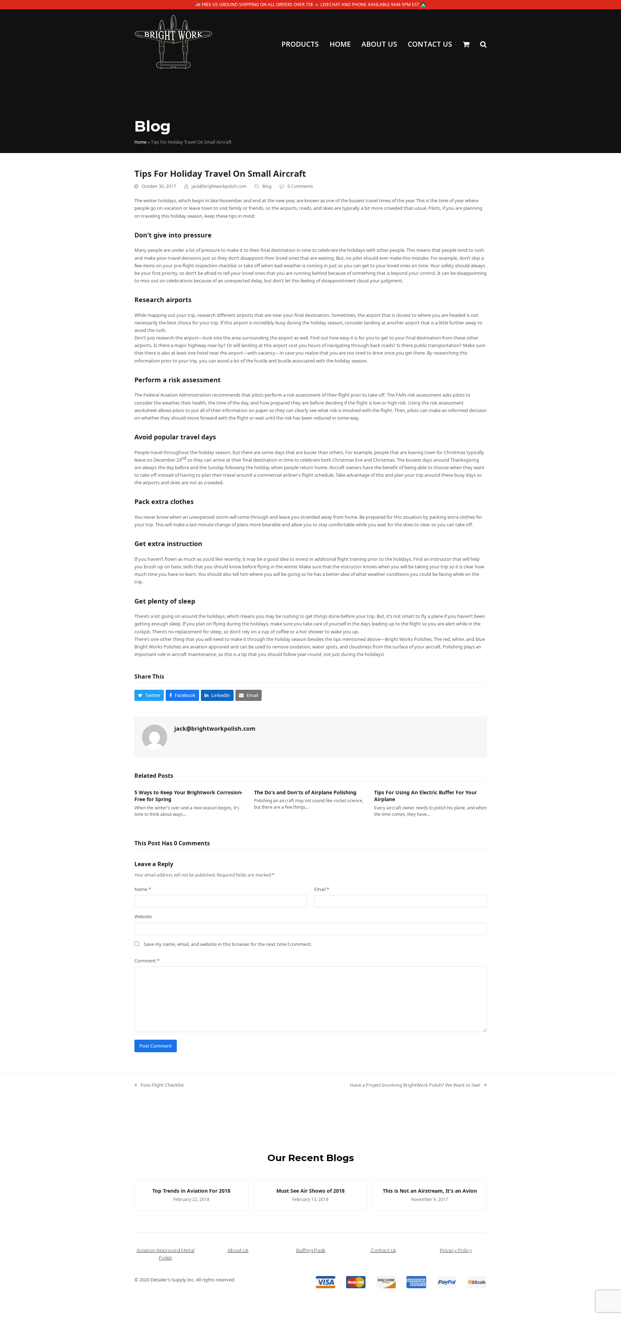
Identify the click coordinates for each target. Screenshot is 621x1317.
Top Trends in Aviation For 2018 (173, 1190)
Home (140, 142)
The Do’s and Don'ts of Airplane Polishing (305, 792)
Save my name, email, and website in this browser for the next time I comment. (228, 944)
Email (321, 889)
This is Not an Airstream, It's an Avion (411, 1190)
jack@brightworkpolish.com (219, 186)
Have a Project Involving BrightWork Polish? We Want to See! (415, 1085)
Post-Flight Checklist (159, 1085)
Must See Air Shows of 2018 (292, 1190)
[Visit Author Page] (154, 737)
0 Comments (300, 186)
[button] (466, 45)
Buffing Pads (310, 1250)
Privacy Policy (456, 1250)
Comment (147, 960)
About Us (237, 1250)
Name (142, 889)
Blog (266, 186)
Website (143, 916)
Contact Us (383, 1250)
